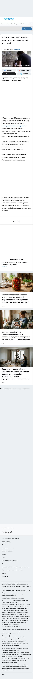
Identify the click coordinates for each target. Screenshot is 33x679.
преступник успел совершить (13, 126)
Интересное (5, 576)
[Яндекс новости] (24, 70)
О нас (3, 557)
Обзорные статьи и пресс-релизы (10, 538)
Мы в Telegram (15, 24)
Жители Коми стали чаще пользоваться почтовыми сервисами (15, 264)
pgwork (17, 49)
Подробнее (13, 662)
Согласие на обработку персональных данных (13, 563)
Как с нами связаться (7, 551)
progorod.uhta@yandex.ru (8, 598)
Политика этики (6, 544)
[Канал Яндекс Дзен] (9, 73)
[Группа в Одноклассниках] (6, 532)
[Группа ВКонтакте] (9, 70)
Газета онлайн (5, 24)
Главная (4, 573)
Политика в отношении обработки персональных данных (16, 567)
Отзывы (4, 554)
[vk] (14, 221)
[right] (31, 24)
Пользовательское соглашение (9, 560)
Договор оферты (6, 541)
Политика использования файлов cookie (12, 570)
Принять (27, 29)
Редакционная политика (8, 548)
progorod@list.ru (11, 595)
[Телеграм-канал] (24, 73)
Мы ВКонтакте (25, 24)
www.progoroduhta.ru (16, 583)
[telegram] (19, 221)
